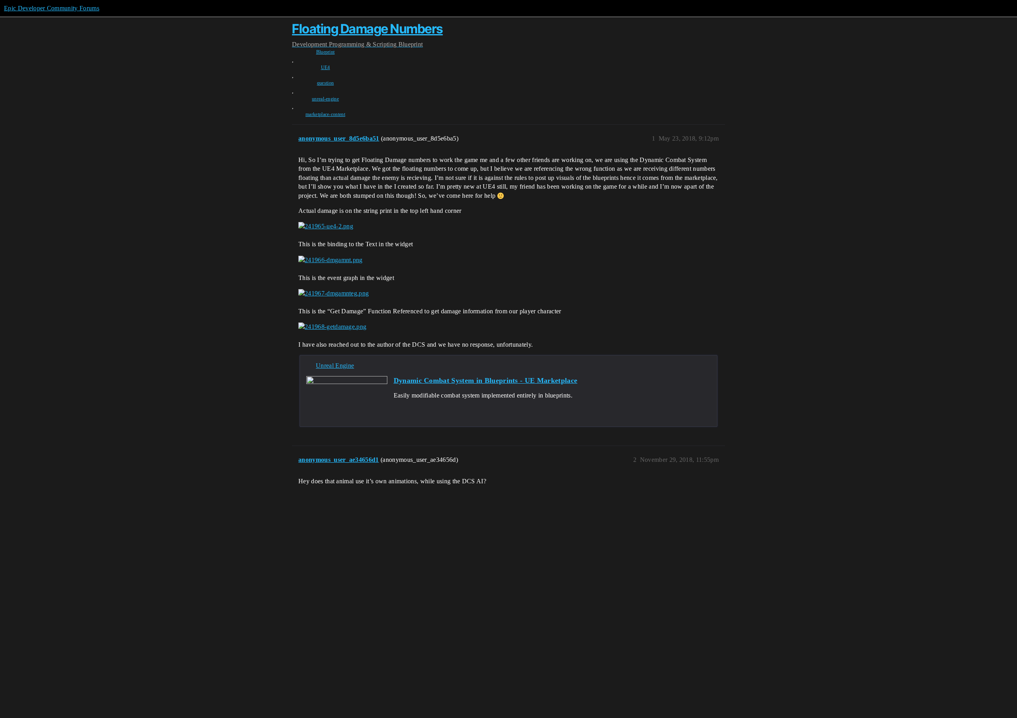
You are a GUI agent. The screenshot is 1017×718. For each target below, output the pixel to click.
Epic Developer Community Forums (51, 8)
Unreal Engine (335, 365)
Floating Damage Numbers (367, 29)
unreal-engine (325, 99)
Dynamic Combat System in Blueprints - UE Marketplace (486, 380)
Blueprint (325, 52)
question (325, 83)
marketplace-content (325, 114)
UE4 (325, 67)
